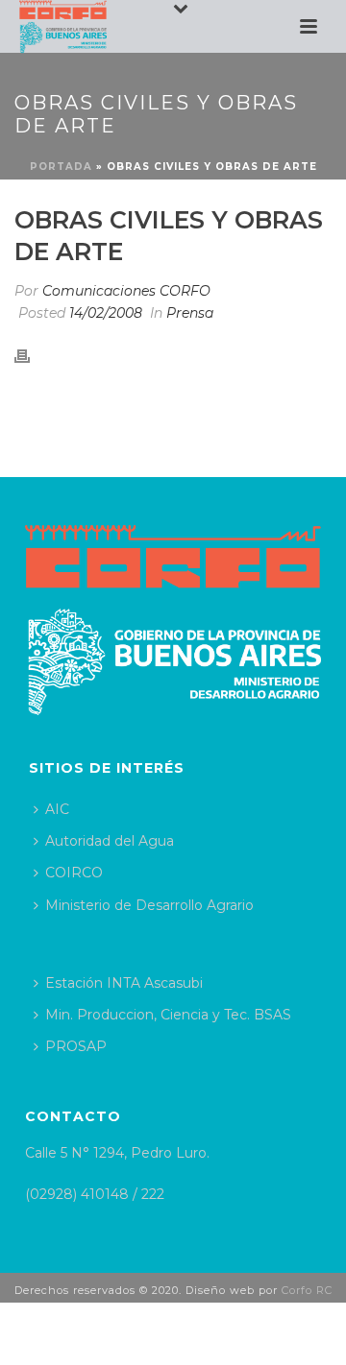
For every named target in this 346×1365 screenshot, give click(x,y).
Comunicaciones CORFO (126, 290)
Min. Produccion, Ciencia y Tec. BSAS (168, 1014)
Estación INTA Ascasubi (124, 983)
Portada (61, 166)
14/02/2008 (105, 313)
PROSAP (76, 1046)
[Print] (31, 355)
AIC (57, 809)
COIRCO (74, 872)
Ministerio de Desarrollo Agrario (149, 905)
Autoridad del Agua (109, 841)
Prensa (189, 313)
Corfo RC (307, 1290)
